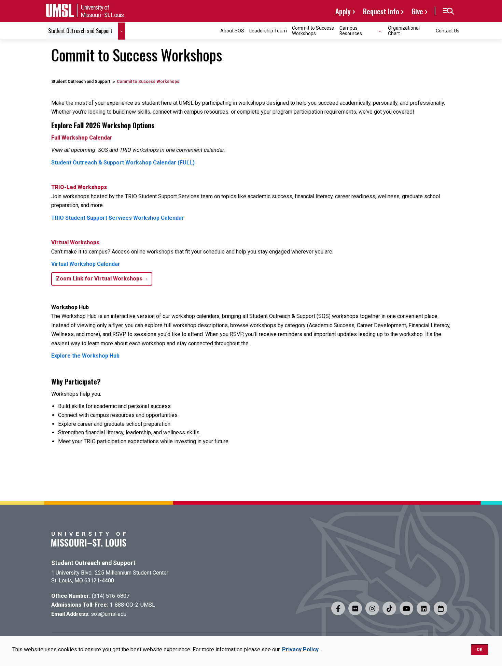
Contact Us (447, 30)
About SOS (232, 30)
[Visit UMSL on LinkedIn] (423, 608)
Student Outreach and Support (80, 81)
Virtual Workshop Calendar (85, 264)
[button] (448, 11)
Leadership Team (268, 30)
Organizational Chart (404, 30)
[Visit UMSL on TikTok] (389, 608)
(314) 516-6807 (110, 596)
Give (417, 11)
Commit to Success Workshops (313, 30)
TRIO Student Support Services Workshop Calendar (117, 218)
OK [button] (480, 649)
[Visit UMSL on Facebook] (338, 608)
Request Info (381, 11)
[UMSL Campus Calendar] (440, 608)
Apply (343, 11)
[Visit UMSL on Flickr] (355, 608)
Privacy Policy (300, 649)
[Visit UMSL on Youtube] (406, 608)
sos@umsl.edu (108, 614)
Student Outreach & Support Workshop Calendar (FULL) (123, 162)
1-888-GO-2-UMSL (132, 605)
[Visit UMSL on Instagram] (372, 608)
